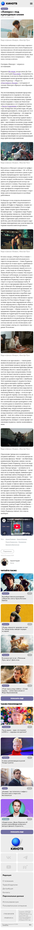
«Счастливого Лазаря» (9, 83)
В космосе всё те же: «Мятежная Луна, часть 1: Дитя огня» (13, 659)
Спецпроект (6, 727)
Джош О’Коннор (22, 539)
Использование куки (11, 902)
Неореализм (22, 542)
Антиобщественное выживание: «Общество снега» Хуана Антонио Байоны (14, 598)
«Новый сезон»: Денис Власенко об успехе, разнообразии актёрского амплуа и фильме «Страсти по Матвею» (14, 824)
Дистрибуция (8, 889)
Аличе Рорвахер (11, 539)
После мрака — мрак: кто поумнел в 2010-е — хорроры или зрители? (14, 731)
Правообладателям (10, 885)
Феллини (11, 71)
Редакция (7, 875)
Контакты (6, 892)
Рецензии (4, 8)
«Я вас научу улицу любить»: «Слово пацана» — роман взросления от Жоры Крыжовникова (15, 691)
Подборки (5, 757)
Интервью (5, 819)
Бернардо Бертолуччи (12, 545)
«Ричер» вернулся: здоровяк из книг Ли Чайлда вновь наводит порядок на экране (15, 629)
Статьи (5, 788)
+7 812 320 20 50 (8, 914)
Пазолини (17, 74)
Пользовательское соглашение (15, 906)
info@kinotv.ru (8, 918)
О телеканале (8, 881)
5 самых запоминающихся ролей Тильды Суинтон (13, 762)
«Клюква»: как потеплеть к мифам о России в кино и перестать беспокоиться (14, 793)
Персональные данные (13, 896)
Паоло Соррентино (9, 106)
